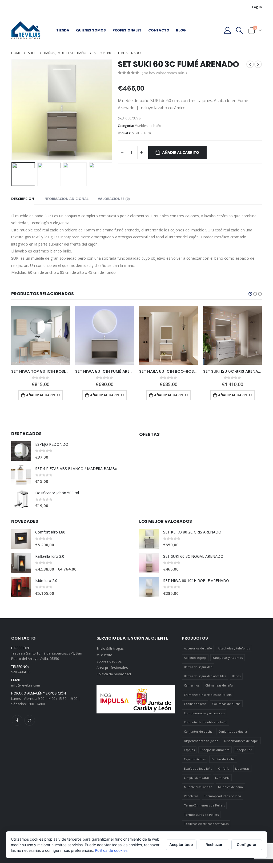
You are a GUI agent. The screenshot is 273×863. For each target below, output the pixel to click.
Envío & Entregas (110, 648)
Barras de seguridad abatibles (205, 676)
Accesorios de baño (198, 648)
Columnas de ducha (226, 704)
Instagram (29, 720)
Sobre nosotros (109, 661)
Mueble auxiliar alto (198, 787)
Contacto (158, 30)
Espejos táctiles (195, 759)
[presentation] (13, 110)
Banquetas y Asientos (227, 658)
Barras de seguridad (198, 667)
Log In (257, 7)
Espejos (189, 750)
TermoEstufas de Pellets (201, 815)
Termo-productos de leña (222, 796)
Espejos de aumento (215, 750)
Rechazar (214, 844)
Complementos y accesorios (204, 713)
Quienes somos (91, 30)
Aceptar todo (181, 844)
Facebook (17, 720)
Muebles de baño (148, 125)
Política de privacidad (114, 674)
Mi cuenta (104, 654)
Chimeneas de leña (219, 685)
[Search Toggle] (239, 30)
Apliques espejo (195, 658)
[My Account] (227, 30)
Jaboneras (242, 768)
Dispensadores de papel (241, 741)
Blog (181, 30)
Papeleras (191, 796)
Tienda (62, 30)
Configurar (247, 844)
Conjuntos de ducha (198, 731)
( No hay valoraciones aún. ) (164, 72)
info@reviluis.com (25, 685)
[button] (250, 294)
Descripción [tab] (22, 198)
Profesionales (127, 30)
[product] (40, 335)
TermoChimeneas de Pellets (204, 805)
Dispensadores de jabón (201, 741)
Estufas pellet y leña (198, 768)
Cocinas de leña (195, 704)
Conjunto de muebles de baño (205, 722)
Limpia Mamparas (196, 778)
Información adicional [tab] (66, 198)
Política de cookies (111, 850)
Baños (236, 676)
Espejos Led (243, 750)
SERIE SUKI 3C (142, 133)
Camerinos (191, 685)
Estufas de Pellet (223, 759)
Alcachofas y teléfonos (234, 648)
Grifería (223, 768)
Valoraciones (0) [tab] (114, 198)
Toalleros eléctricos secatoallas (206, 824)
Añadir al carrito (180, 152)
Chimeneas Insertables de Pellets (207, 695)
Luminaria (222, 778)
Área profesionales (112, 667)
